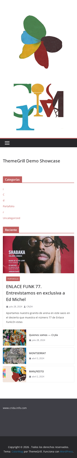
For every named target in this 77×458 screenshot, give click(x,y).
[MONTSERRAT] (14, 356)
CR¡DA (30, 306)
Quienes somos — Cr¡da (43, 335)
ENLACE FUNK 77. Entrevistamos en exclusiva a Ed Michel (35, 292)
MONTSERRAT (37, 353)
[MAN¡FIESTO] (14, 374)
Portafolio (8, 206)
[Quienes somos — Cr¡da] (14, 337)
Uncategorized (11, 218)
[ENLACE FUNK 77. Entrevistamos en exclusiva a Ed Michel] (38, 254)
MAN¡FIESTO (36, 371)
